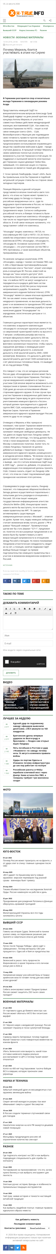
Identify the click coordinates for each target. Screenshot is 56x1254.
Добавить (11, 673)
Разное (43, 30)
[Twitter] (18, 1248)
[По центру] (29, 608)
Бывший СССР (9, 30)
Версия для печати (13, 44)
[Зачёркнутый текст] (19, 608)
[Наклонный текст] (10, 608)
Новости (9, 37)
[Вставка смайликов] (39, 608)
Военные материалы (30, 37)
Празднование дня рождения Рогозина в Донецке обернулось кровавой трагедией (28, 902)
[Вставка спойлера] (15, 613)
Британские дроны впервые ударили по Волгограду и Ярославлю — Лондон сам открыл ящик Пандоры (31, 739)
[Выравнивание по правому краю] (34, 608)
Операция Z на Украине (28, 26)
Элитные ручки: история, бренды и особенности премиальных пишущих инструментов (27, 1185)
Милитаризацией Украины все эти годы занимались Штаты (23, 914)
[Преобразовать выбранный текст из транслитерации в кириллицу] (10, 613)
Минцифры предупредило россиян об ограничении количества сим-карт (22, 1138)
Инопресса (48, 26)
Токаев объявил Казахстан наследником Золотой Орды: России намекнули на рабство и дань (27, 890)
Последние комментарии (27, 1223)
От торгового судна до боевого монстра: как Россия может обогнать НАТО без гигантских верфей (25, 1013)
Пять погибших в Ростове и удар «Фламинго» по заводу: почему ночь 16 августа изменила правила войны (31, 752)
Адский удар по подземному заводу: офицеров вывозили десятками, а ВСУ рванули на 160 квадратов (30, 727)
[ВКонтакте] (12, 1248)
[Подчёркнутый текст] (14, 608)
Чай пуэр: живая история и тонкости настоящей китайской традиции (27, 1197)
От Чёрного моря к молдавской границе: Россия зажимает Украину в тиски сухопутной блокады (27, 1026)
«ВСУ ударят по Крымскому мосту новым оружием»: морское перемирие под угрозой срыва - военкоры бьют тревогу (25, 878)
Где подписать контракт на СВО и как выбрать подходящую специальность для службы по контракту (26, 1158)
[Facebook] (6, 1248)
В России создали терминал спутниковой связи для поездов (26, 1114)
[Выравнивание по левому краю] (24, 608)
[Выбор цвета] (45, 608)
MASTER (23, 41)
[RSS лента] (23, 1248)
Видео (7, 682)
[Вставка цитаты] (6, 613)
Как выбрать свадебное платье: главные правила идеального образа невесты (27, 1209)
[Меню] (4, 20)
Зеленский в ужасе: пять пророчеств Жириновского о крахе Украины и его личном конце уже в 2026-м (26, 963)
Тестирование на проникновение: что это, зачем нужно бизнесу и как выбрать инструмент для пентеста (27, 1172)
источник (7, 565)
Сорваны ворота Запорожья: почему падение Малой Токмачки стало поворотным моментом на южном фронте (27, 1039)
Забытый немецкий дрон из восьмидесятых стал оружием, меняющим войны (27, 1091)
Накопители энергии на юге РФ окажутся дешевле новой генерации (28, 1126)
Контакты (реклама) (15, 1228)
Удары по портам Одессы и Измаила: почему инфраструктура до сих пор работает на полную (31, 763)
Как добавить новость (27, 1219)
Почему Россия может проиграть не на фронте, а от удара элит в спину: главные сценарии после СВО (27, 863)
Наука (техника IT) (28, 30)
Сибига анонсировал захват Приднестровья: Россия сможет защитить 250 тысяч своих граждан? (25, 992)
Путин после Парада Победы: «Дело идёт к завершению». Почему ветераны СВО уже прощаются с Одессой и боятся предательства (26, 949)
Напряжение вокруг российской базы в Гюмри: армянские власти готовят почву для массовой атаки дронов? (26, 978)
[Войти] (50, 20)
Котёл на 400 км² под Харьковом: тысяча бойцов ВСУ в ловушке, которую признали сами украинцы (27, 1071)
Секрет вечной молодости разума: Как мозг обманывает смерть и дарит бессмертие (24, 1103)
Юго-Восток (8, 26)
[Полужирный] (6, 608)
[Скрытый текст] (50, 609)
